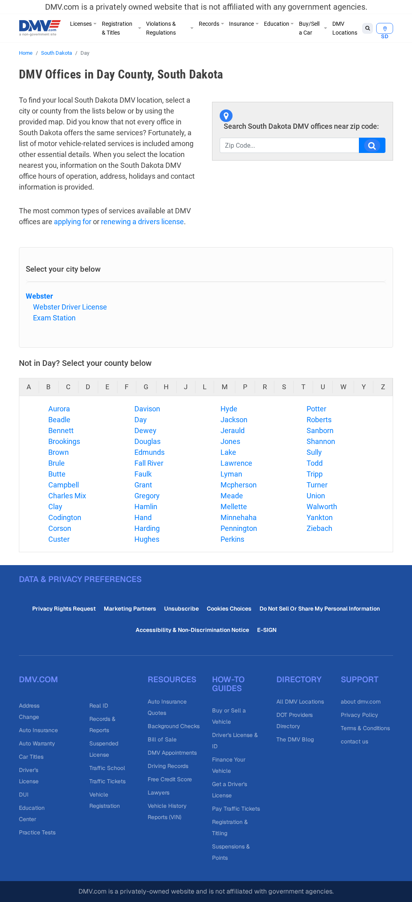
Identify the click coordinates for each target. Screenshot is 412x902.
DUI (24, 794)
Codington (64, 517)
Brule (56, 463)
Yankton (320, 517)
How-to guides (228, 684)
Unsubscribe (181, 608)
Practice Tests (37, 832)
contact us (354, 741)
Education (276, 24)
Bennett (61, 430)
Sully (314, 452)
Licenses (81, 24)
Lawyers (158, 792)
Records (209, 24)
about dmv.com (361, 701)
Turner (317, 485)
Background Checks (174, 726)
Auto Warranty (37, 743)
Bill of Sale (162, 739)
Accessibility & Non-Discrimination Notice (192, 630)
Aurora (59, 409)
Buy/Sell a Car (309, 28)
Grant (143, 485)
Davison (147, 409)
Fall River (148, 463)
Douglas (147, 441)
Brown (58, 452)
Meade (231, 495)
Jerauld (232, 430)
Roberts (319, 419)
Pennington (238, 528)
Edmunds (149, 452)
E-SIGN (266, 630)
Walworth (322, 506)
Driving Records (168, 766)
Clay (55, 506)
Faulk (143, 474)
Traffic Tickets (107, 781)
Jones (230, 441)
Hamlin (145, 506)
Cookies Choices (229, 608)
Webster (39, 296)
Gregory (147, 495)
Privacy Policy (359, 714)
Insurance (241, 24)
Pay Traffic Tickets (236, 808)
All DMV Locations (300, 701)
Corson (59, 528)
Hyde (228, 409)
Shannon (321, 441)
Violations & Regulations (161, 28)
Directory (298, 679)
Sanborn (320, 430)
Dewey (145, 430)
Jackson (233, 419)
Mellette (233, 506)
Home (26, 53)
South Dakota (56, 53)
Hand (143, 517)
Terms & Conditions (365, 728)
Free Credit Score (170, 779)
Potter (316, 409)
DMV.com (38, 679)
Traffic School (107, 768)
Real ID (98, 705)
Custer (59, 539)
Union (316, 495)
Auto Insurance (38, 730)
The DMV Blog (295, 739)
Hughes (146, 539)
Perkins (232, 539)
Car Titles (31, 756)
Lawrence (236, 463)
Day (140, 419)
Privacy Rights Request (64, 608)
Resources (172, 679)
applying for (72, 221)
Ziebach (319, 528)
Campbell (63, 485)
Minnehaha (238, 517)
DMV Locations (344, 28)
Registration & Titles (117, 28)
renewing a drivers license (142, 221)
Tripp (315, 474)
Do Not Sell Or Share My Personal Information (320, 608)
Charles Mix (67, 495)
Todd (315, 463)
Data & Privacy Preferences (80, 579)
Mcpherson (238, 485)
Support (360, 679)
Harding (147, 528)
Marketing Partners (130, 608)
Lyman (231, 474)
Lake (228, 452)
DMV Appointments (172, 752)
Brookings (64, 441)
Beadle (59, 419)
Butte (57, 474)
